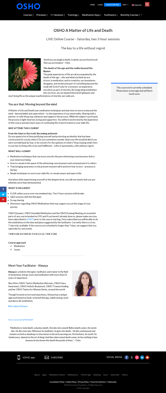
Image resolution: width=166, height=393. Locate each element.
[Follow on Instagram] (137, 357)
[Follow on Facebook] (127, 357)
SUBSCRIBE (57, 357)
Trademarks (111, 382)
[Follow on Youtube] (147, 357)
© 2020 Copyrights (83, 388)
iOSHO (30, 219)
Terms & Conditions (98, 382)
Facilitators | (111, 15)
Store (105, 374)
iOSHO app (29, 357)
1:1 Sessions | (57, 15)
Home (92, 5)
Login (100, 5)
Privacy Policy (83, 382)
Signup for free (112, 5)
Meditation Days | (91, 15)
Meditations (73, 374)
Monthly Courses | (130, 15)
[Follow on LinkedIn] (142, 357)
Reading (97, 374)
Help (124, 5)
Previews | (42, 15)
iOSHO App (86, 374)
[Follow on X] (132, 357)
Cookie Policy (71, 382)
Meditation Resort (57, 374)
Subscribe (114, 374)
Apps (44, 374)
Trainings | (73, 15)
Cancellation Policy (57, 382)
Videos (125, 374)
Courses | (28, 15)
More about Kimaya (17, 306)
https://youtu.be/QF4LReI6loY (20, 320)
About (37, 374)
